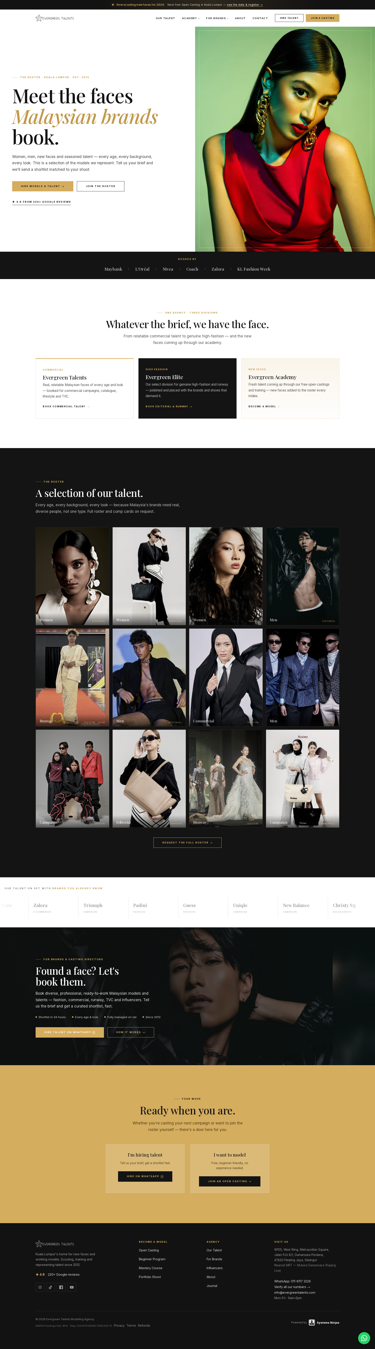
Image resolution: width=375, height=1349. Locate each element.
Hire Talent (289, 18)
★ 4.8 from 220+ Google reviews (41, 201)
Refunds (144, 1325)
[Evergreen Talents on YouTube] (71, 1287)
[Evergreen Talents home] (55, 18)
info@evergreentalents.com (294, 1292)
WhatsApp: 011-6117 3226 (292, 1281)
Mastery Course (150, 1268)
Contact (260, 18)
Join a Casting (322, 18)
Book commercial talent (66, 406)
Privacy (119, 1325)
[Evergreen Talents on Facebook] (61, 1287)
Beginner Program (152, 1259)
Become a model (264, 406)
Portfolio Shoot (150, 1277)
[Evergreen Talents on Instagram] (40, 1287)
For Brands (217, 18)
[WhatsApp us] (364, 1338)
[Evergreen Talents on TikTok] (50, 1287)
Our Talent (165, 18)
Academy (190, 18)
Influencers (215, 1268)
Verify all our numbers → (292, 1287)
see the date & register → (245, 4)
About (240, 18)
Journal (212, 1286)
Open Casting (149, 1250)
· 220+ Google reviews (58, 1274)
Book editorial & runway (169, 406)
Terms (131, 1325)
